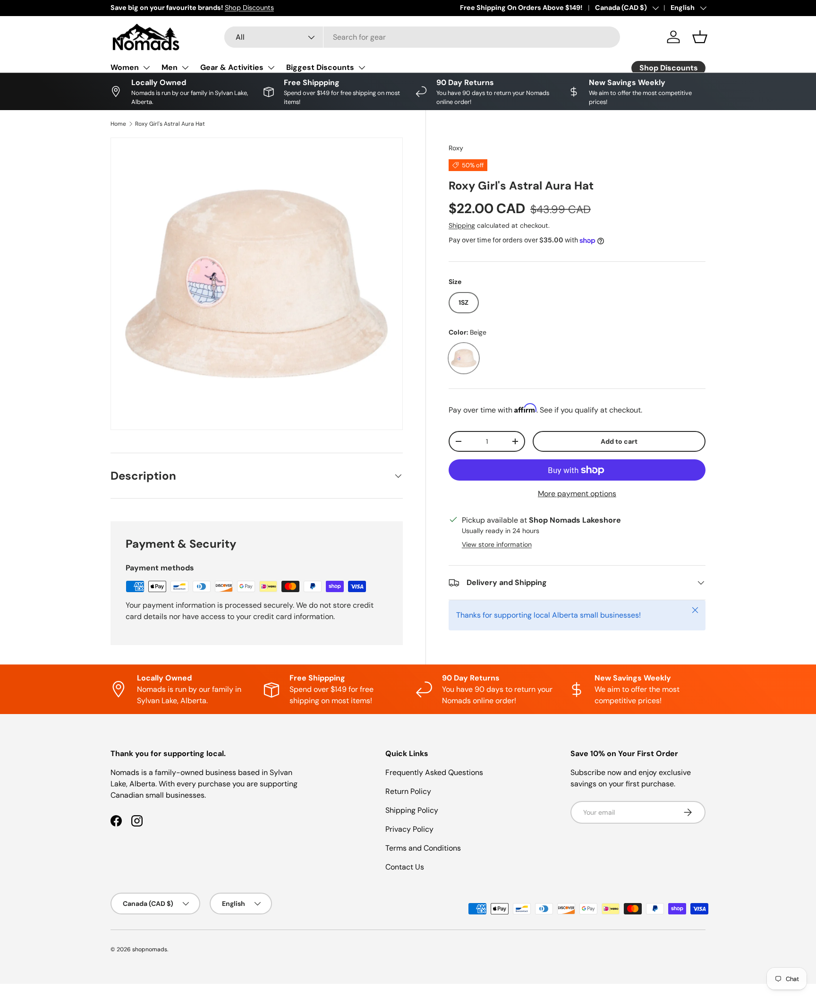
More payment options (577, 494)
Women (124, 67)
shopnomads (149, 949)
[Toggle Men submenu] (185, 67)
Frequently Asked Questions (434, 772)
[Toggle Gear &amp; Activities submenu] (271, 67)
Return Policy (408, 791)
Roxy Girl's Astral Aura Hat (170, 124)
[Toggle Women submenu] (146, 67)
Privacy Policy (409, 829)
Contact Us (404, 867)
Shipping (462, 225)
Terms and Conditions (423, 848)
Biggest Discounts (320, 67)
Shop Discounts (249, 7)
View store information (497, 544)
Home (118, 124)
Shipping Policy (411, 810)
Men (170, 67)
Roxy (456, 148)
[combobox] (422, 37)
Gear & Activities (232, 67)
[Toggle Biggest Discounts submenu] (361, 67)
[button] (699, 36)
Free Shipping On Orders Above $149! (521, 7)
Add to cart (619, 441)
